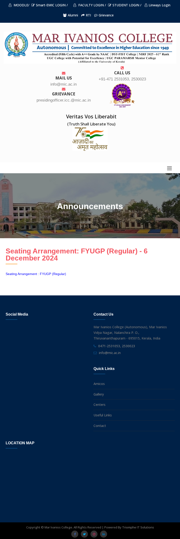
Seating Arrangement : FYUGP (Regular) (36, 274)
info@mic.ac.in (110, 353)
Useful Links (103, 415)
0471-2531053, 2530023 (116, 346)
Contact (100, 425)
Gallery (99, 394)
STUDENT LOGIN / (126, 5)
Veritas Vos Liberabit (91, 116)
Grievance (106, 15)
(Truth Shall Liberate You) (91, 124)
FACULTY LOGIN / (91, 5)
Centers (99, 404)
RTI (88, 15)
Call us (122, 72)
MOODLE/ (21, 5)
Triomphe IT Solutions (138, 527)
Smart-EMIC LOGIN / (52, 5)
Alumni (73, 15)
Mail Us (63, 78)
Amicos (99, 383)
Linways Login (159, 5)
